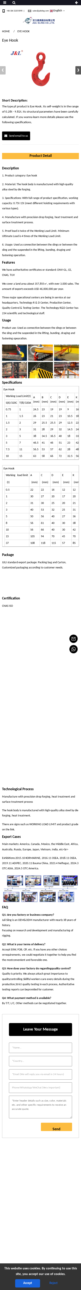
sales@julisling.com (41, 11)
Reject (53, 1283)
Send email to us (18, 136)
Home (6, 31)
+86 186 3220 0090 (14, 11)
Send (56, 1129)
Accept (27, 1283)
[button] (78, 70)
